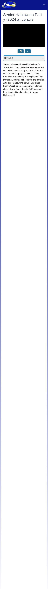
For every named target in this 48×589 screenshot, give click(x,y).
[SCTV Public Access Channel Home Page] (9, 5)
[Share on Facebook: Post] (21, 51)
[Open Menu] (44, 5)
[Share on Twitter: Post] (28, 51)
